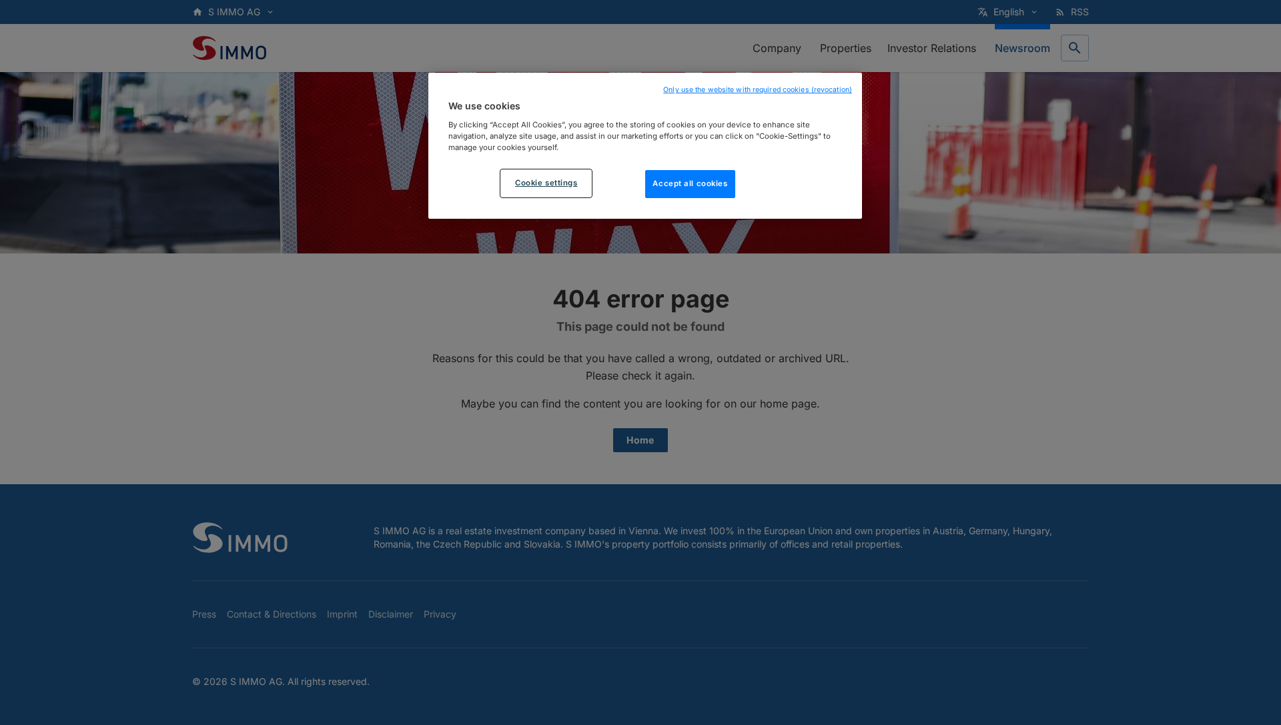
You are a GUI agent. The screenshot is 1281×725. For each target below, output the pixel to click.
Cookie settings (546, 182)
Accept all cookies (690, 182)
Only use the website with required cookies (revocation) (757, 89)
